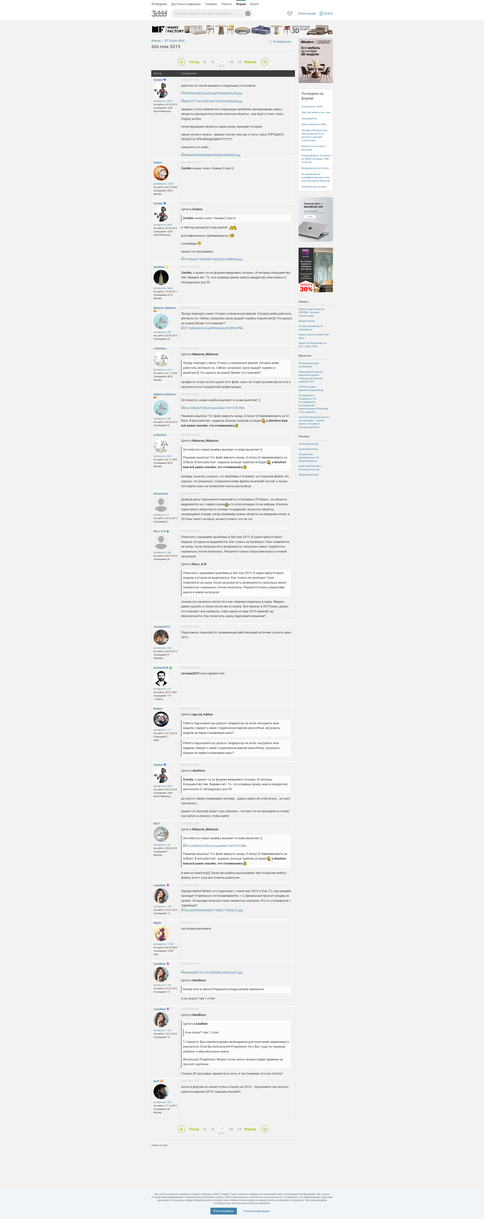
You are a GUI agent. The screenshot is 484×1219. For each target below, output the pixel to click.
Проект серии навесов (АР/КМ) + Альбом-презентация (311, 312)
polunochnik (161, 667)
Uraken (158, 162)
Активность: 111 (162, 730)
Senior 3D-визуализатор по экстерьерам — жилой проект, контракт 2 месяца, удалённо (314, 422)
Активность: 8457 (163, 101)
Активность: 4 (161, 515)
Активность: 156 (162, 906)
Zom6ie (158, 79)
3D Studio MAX (174, 40)
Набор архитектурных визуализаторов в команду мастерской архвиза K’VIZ (311, 376)
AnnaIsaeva (161, 493)
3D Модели (159, 4)
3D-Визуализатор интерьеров (309, 365)
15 (204, 62)
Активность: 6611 (163, 369)
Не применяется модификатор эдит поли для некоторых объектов (315, 177)
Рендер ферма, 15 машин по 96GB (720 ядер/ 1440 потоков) (316, 158)
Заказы (304, 301)
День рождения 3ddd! (313, 124)
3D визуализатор (308, 443)
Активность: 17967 (164, 944)
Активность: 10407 (164, 184)
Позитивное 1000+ (312, 106)
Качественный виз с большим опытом (310, 468)
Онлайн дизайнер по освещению (311, 328)
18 (231, 62)
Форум (241, 4)
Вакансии (305, 355)
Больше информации (257, 1211)
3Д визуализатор (308, 474)
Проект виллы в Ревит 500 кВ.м (314, 336)
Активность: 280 (162, 552)
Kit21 (157, 823)
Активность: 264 (162, 648)
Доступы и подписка (186, 4)
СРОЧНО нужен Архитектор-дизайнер (311, 388)
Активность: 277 (162, 689)
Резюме (304, 436)
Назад (194, 62)
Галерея (211, 4)
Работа (226, 4)
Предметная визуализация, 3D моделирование (309, 457)
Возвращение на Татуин (315, 168)
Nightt (157, 922)
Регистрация (307, 13)
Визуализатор (307, 321)
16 (212, 62)
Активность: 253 (162, 1102)
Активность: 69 (162, 845)
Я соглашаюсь (223, 1211)
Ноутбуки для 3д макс (314, 186)
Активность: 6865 (163, 288)
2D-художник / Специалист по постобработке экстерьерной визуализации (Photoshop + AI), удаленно (313, 403)
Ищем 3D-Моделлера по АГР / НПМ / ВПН (313, 345)
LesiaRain (160, 885)
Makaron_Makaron (165, 307)
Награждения (309, 118)
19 (239, 62)
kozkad (158, 708)
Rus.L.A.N (159, 531)
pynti (157, 1081)
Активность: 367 (162, 332)
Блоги (254, 4)
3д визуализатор (308, 449)
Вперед (250, 62)
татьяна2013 (162, 626)
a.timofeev (160, 348)
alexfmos (159, 266)
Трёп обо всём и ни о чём (315, 112)
